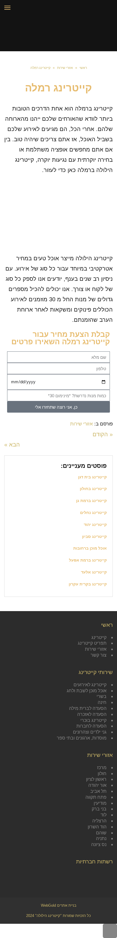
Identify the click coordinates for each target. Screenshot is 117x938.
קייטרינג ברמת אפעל (88, 560)
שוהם (101, 832)
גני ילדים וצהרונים (89, 732)
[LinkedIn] (90, 875)
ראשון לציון (96, 779)
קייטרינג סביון (94, 536)
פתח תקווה (95, 797)
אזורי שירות (81, 424)
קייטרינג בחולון (93, 488)
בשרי (101, 696)
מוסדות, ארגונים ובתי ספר (81, 738)
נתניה (101, 838)
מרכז (101, 767)
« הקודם (103, 434)
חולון (102, 773)
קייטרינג (98, 637)
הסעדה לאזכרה (91, 714)
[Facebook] (108, 875)
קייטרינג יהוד (95, 524)
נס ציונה (98, 844)
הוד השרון (97, 826)
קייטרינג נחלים (93, 512)
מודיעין (100, 803)
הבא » (12, 444)
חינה (102, 702)
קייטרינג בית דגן (92, 477)
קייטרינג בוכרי (93, 720)
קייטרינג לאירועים (90, 684)
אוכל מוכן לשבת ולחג (86, 690)
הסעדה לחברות (91, 726)
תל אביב (98, 791)
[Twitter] (99, 875)
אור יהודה (97, 785)
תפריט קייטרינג (92, 643)
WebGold (58, 905)
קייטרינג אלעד (94, 572)
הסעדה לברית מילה (87, 708)
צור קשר (98, 655)
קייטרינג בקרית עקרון (88, 584)
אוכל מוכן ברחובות (90, 548)
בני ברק (99, 808)
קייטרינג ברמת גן (91, 500)
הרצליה (99, 820)
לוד (103, 814)
